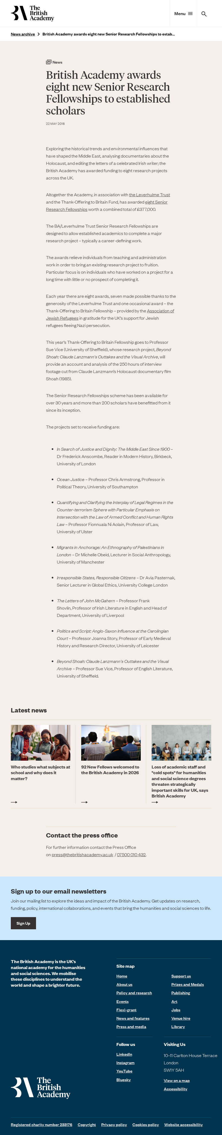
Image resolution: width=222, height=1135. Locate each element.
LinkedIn (124, 1054)
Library (178, 1026)
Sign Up (23, 923)
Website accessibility (183, 1124)
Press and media (131, 1026)
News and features (132, 1018)
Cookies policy (145, 1124)
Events (122, 1001)
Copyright (87, 1124)
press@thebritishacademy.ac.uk (82, 854)
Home (121, 976)
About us (124, 984)
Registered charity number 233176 (41, 1124)
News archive (23, 34)
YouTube (124, 1071)
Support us (181, 976)
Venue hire (180, 1018)
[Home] (32, 13)
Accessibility (175, 1088)
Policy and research (134, 992)
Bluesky (123, 1079)
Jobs (175, 1009)
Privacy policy (114, 1124)
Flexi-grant (126, 1009)
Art (174, 1001)
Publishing (180, 992)
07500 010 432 (131, 854)
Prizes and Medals (187, 984)
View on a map (177, 1080)
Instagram (125, 1062)
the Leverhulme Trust (149, 194)
